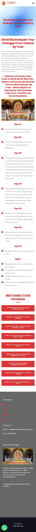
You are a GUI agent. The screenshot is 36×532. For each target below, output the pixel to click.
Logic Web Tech (18, 526)
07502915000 (11, 433)
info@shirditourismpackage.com (21, 429)
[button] (4, 528)
